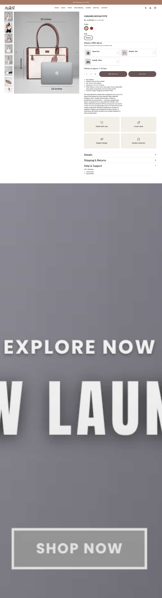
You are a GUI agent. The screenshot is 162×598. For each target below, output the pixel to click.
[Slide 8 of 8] (9, 93)
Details (88, 154)
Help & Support (93, 165)
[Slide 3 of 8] (9, 38)
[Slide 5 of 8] (9, 60)
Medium (88, 38)
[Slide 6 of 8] (9, 71)
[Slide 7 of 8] (9, 82)
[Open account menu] (150, 7)
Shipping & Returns (95, 160)
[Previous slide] (16, 52)
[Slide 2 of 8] (9, 28)
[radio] (102, 53)
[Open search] (145, 7)
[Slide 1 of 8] (9, 17)
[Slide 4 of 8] (9, 49)
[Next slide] (77, 52)
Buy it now (142, 74)
